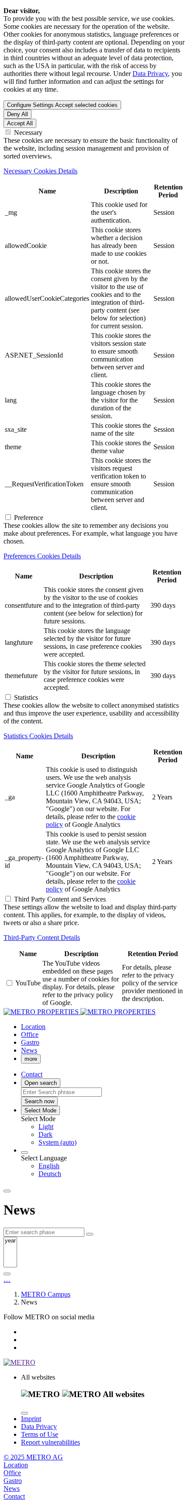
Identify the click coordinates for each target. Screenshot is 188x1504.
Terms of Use (39, 1434)
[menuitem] (111, 1127)
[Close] (24, 1413)
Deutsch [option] (49, 1173)
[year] (10, 1241)
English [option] (48, 1166)
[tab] (94, 171)
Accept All (20, 123)
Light (45, 1126)
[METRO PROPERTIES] (79, 1011)
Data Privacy (150, 73)
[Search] (6, 1274)
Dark (45, 1134)
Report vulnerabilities (50, 1442)
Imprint (31, 1418)
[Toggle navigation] (6, 1191)
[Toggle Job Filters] (89, 1234)
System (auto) (57, 1142)
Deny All (17, 114)
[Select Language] (24, 1152)
